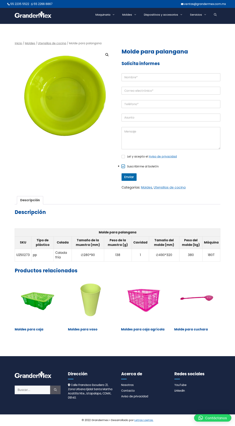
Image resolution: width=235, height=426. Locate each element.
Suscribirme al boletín (143, 166)
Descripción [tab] (30, 200)
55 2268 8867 (43, 4)
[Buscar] (55, 390)
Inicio (18, 43)
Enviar (129, 177)
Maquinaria (102, 15)
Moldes (127, 15)
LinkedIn (179, 391)
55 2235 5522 (19, 4)
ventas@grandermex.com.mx (205, 4)
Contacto (128, 391)
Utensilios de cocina (52, 43)
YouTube (180, 385)
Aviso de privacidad (163, 156)
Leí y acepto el (152, 157)
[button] (215, 14)
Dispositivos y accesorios (161, 15)
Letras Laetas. (143, 420)
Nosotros (127, 385)
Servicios (196, 15)
